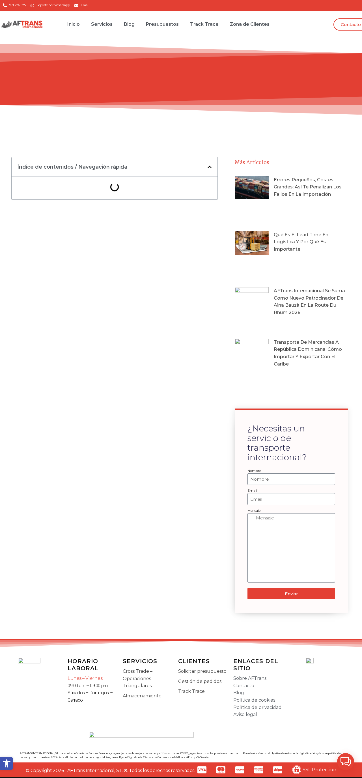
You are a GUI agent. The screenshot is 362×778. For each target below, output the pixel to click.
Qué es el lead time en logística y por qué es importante (301, 242)
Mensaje (253, 510)
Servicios (102, 24)
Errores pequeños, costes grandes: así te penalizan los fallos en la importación (308, 187)
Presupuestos (162, 24)
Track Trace (204, 24)
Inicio (73, 24)
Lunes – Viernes (85, 678)
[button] (6, 763)
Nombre (254, 470)
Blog (129, 24)
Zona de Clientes (250, 24)
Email (252, 490)
